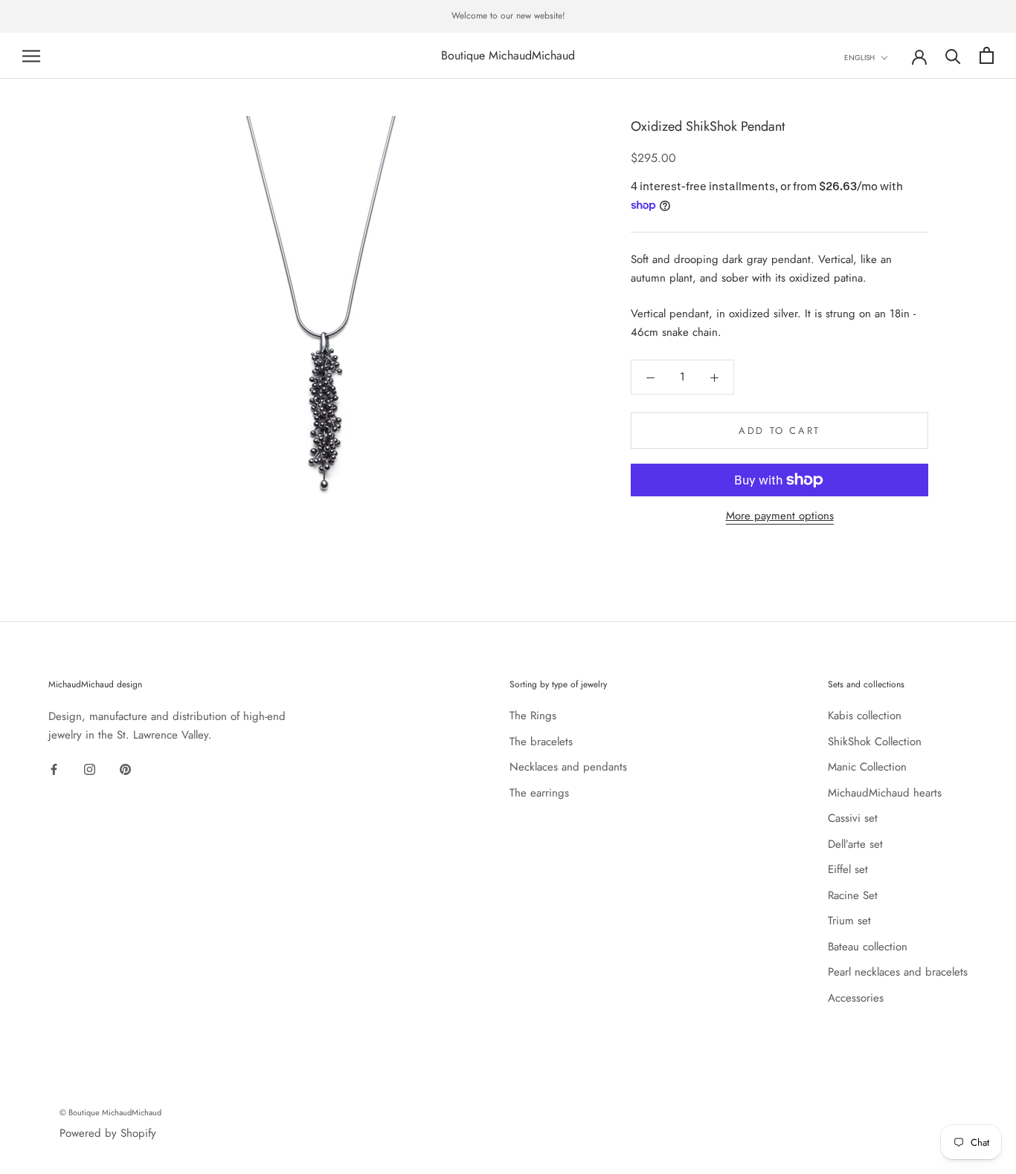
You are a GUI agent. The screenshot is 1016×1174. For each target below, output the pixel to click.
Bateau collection (867, 946)
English (859, 57)
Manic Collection (867, 767)
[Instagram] (89, 768)
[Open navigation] (31, 55)
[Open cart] (987, 55)
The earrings (539, 793)
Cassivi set (853, 818)
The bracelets (541, 741)
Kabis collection (864, 715)
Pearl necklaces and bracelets (898, 972)
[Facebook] (54, 768)
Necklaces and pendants (568, 767)
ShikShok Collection (875, 741)
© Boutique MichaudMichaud (110, 1112)
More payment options (780, 515)
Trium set (849, 920)
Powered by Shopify (108, 1133)
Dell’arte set (855, 844)
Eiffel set (848, 869)
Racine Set (853, 895)
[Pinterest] (125, 768)
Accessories (856, 998)
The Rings (532, 715)
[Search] (953, 55)
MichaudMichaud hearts (885, 793)
